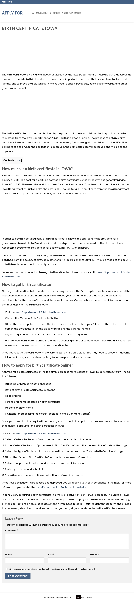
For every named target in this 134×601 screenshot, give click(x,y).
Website (94, 554)
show (18, 160)
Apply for (12, 13)
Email (51, 554)
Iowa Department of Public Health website (41, 312)
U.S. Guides (42, 13)
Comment (11, 530)
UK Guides (54, 13)
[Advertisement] (67, 53)
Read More (86, 597)
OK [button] (78, 597)
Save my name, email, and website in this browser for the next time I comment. (52, 569)
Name (9, 554)
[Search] (33, 13)
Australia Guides (71, 13)
